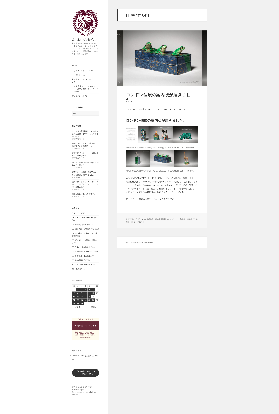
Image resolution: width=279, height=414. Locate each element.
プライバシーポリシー (80, 96)
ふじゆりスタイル (84, 39)
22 (78, 300)
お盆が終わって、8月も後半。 (84, 194)
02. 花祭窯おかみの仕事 (81, 224)
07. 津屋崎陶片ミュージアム (83, 251)
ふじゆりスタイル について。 (84, 70)
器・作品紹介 (77, 269)
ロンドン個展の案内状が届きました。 (158, 97)
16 (82, 296)
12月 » (93, 307)
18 (89, 296)
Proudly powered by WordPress (139, 242)
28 (74, 303)
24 (86, 300)
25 (89, 300)
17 (86, 296)
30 (82, 303)
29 (78, 303)
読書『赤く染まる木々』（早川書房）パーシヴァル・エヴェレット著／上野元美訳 (85, 184)
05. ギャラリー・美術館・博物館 (85, 240)
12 (93, 293)
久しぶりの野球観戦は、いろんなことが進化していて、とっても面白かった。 (85, 134)
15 (78, 296)
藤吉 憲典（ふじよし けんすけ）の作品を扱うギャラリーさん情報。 (86, 89)
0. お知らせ (76, 213)
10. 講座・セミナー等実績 (82, 264)
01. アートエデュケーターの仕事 (85, 217)
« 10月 (77, 307)
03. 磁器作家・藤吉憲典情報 (83, 229)
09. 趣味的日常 (78, 260)
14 (74, 296)
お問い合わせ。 (80, 75)
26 (93, 300)
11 (89, 293)
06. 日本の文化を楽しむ (81, 247)
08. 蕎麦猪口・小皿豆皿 (81, 256)
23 (82, 300)
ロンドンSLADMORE (136, 178)
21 (74, 300)
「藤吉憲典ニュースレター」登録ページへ (85, 372)
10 (86, 293)
